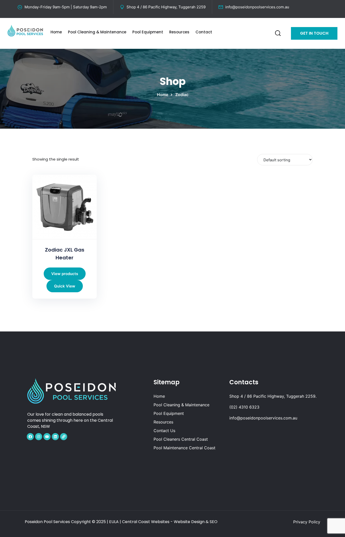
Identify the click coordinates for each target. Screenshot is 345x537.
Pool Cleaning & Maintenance (97, 32)
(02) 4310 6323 (244, 407)
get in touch (314, 33)
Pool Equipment (147, 32)
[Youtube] (47, 436)
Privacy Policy (306, 521)
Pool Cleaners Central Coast (181, 439)
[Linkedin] (55, 436)
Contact (203, 32)
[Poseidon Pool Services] (25, 30)
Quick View (64, 286)
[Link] (63, 436)
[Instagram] (38, 436)
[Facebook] (30, 436)
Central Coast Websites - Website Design (163, 522)
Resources (179, 32)
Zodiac (181, 94)
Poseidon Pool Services (47, 522)
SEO (213, 522)
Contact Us (164, 430)
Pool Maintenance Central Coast (184, 447)
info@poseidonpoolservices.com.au (257, 7)
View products (64, 273)
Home (56, 32)
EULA (114, 522)
